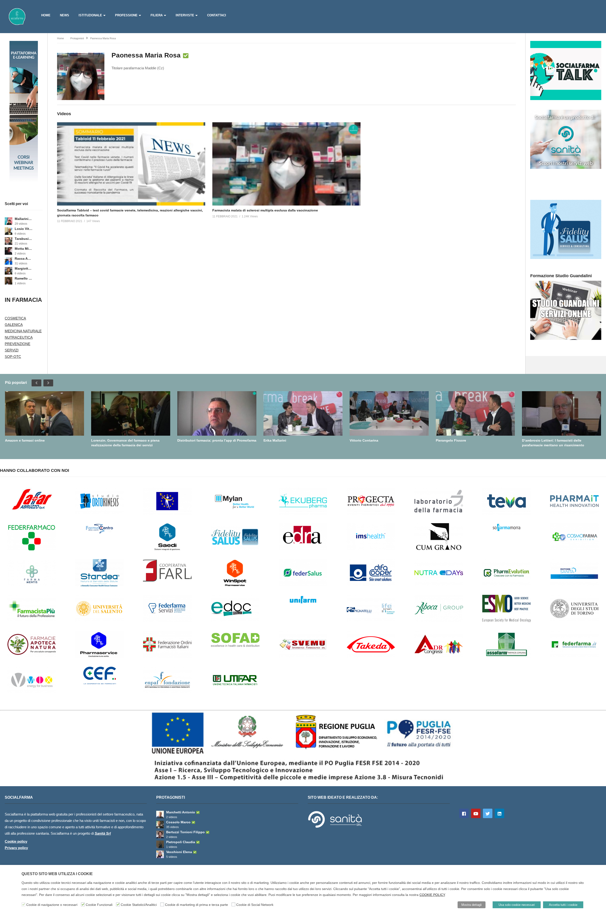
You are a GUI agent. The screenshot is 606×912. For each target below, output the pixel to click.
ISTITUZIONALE (90, 15)
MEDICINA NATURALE (23, 331)
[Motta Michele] (8, 251)
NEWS (64, 15)
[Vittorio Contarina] (389, 413)
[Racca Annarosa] (8, 261)
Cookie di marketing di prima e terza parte (196, 905)
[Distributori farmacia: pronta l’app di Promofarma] (216, 413)
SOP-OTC (13, 357)
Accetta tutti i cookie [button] (563, 905)
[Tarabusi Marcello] (8, 241)
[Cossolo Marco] (160, 824)
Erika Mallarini (274, 440)
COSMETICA (15, 318)
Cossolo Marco (178, 822)
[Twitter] (487, 813)
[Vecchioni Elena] (160, 854)
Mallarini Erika (23, 219)
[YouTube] (476, 813)
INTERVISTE (185, 15)
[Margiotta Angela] (8, 271)
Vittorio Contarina (364, 440)
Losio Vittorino (23, 229)
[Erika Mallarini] (303, 413)
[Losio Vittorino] (8, 231)
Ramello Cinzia (23, 278)
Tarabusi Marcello (23, 239)
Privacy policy (16, 848)
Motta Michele (23, 248)
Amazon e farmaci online (25, 440)
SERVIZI (11, 350)
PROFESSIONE (126, 15)
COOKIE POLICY (432, 895)
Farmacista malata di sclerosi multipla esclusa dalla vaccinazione (265, 210)
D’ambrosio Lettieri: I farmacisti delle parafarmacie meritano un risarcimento (553, 442)
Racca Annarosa (23, 258)
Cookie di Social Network (254, 905)
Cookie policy (16, 841)
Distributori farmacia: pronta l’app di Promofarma (216, 440)
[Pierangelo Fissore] (475, 413)
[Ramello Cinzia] (8, 281)
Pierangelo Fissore (451, 440)
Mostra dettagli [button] (471, 905)
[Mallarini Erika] (8, 221)
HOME (45, 15)
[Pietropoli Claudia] (160, 844)
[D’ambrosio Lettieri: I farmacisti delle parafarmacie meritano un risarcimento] (561, 413)
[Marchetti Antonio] (160, 814)
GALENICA (14, 325)
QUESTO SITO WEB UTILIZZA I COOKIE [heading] (57, 874)
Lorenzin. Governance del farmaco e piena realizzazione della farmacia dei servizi (125, 442)
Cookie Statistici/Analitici (139, 905)
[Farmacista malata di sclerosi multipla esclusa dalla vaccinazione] (286, 164)
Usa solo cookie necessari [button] (517, 905)
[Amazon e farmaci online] (44, 413)
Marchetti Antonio (180, 812)
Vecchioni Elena (179, 852)
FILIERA (157, 15)
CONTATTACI (216, 15)
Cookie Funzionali (99, 905)
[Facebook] (464, 813)
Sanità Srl (103, 833)
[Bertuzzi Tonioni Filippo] (160, 834)
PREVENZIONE (17, 344)
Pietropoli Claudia (180, 842)
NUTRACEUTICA (19, 337)
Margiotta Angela (23, 268)
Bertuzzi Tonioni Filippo (185, 832)
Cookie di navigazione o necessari (51, 905)
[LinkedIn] (499, 813)
